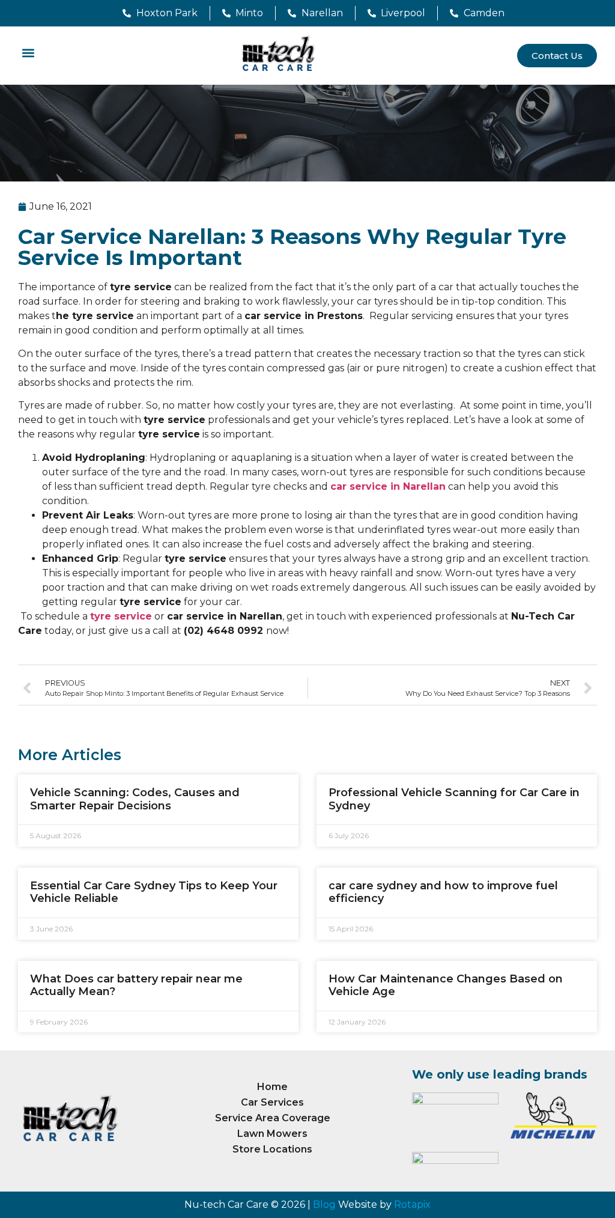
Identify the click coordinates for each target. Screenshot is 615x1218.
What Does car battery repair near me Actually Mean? (136, 985)
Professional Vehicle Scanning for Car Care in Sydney (454, 799)
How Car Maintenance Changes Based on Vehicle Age (446, 985)
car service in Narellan (388, 486)
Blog (324, 1204)
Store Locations (272, 1149)
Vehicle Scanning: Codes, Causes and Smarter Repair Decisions (135, 799)
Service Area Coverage (272, 1118)
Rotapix (412, 1204)
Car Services (272, 1102)
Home (272, 1086)
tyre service (121, 616)
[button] (28, 52)
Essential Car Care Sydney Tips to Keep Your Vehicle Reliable (153, 892)
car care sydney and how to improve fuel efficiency (443, 892)
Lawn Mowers (272, 1133)
